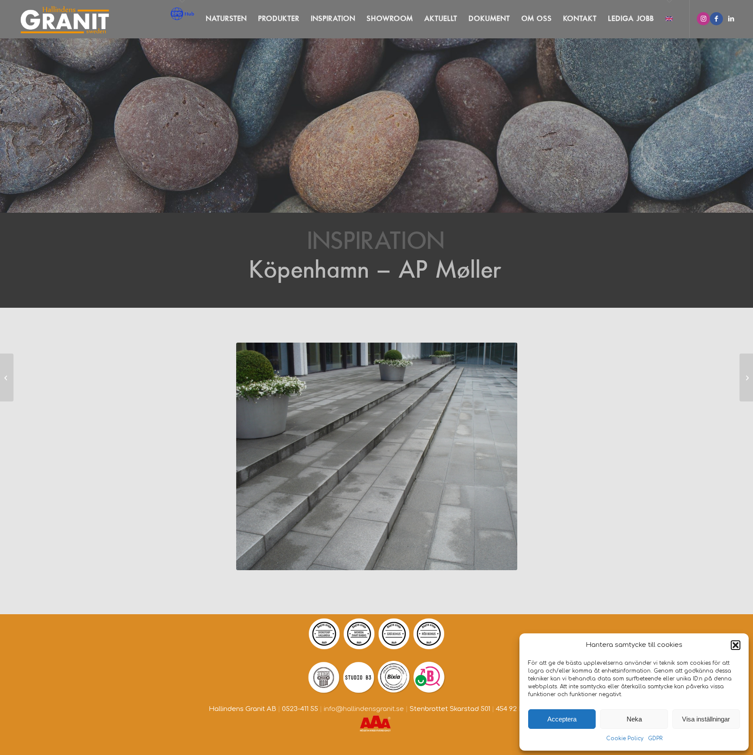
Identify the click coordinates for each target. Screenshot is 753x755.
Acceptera (562, 719)
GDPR (655, 738)
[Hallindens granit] (63, 19)
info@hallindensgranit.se (364, 709)
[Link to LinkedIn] (731, 18)
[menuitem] (182, 19)
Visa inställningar (706, 719)
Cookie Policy (625, 738)
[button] (735, 645)
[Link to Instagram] (703, 18)
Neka (634, 719)
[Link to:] (7, 377)
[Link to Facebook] (716, 18)
